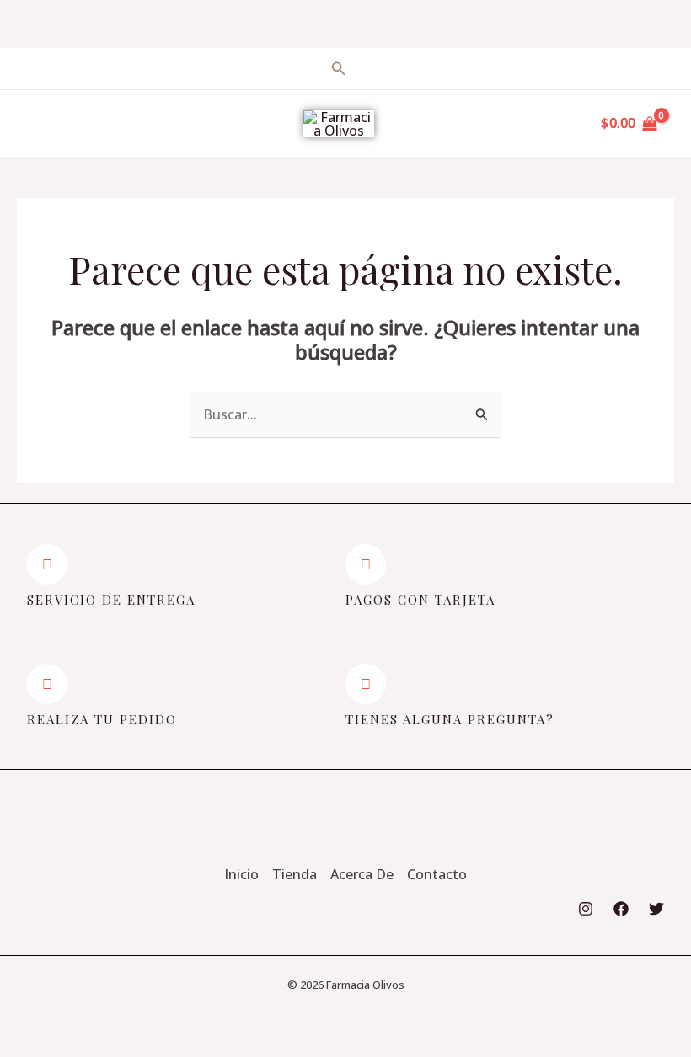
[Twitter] (656, 908)
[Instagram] (585, 908)
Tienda (294, 874)
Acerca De (362, 874)
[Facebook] (621, 908)
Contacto (437, 874)
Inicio (241, 874)
